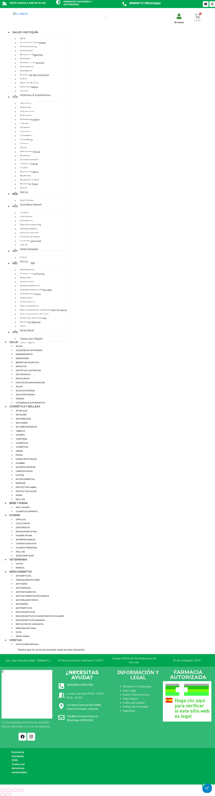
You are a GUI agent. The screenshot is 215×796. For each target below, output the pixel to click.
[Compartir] (14, 790)
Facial (19, 455)
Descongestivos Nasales (30, 620)
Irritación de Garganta (30, 624)
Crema (19, 451)
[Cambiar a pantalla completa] (8, 790)
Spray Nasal (23, 636)
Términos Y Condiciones (137, 686)
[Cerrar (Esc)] (20, 790)
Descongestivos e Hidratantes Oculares (40, 616)
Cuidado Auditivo (26, 543)
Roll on (20, 499)
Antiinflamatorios (27, 600)
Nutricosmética (25, 479)
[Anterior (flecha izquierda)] (2, 794)
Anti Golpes (23, 507)
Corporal (21, 439)
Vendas (20, 398)
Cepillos (21, 519)
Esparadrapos (24, 354)
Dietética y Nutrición (28, 370)
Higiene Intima (24, 535)
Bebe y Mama (18, 503)
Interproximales (25, 539)
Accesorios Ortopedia (29, 350)
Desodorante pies (26, 531)
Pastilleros (23, 378)
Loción (20, 475)
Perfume (20, 483)
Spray (19, 495)
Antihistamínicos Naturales (32, 596)
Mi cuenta (179, 22)
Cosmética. (22, 447)
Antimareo (22, 604)
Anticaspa (22, 423)
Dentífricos (23, 527)
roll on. (20, 552)
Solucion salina (25, 394)
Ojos (19, 632)
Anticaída (21, 584)
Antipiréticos (24, 608)
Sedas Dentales (25, 555)
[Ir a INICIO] (20, 14)
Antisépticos (23, 576)
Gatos (19, 564)
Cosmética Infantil (27, 511)
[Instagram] (212, 4)
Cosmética (22, 443)
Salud (19, 386)
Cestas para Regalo (27, 644)
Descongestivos (25, 612)
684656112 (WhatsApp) (145, 3)
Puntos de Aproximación (30, 382)
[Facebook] (206, 4)
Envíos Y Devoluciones (136, 694)
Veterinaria (18, 559)
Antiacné (21, 414)
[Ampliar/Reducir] (2, 790)
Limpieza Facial (24, 471)
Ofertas (15, 640)
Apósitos (21, 366)
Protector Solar (26, 491)
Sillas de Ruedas (25, 390)
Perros (20, 568)
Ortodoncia (23, 374)
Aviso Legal (129, 690)
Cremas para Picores (28, 580)
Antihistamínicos (26, 592)
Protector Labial (26, 487)
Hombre (20, 463)
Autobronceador (26, 427)
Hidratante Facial (26, 459)
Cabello (20, 431)
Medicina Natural (26, 628)
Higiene (14, 515)
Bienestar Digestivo (27, 362)
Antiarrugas (23, 419)
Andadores (22, 358)
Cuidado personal (26, 547)
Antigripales (23, 588)
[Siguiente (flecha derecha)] (8, 794)
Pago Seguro (130, 698)
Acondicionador (26, 467)
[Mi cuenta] (179, 16)
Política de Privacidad (135, 706)
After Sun (21, 411)
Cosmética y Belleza (24, 406)
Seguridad (129, 710)
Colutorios (23, 523)
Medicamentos (20, 571)
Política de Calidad (133, 702)
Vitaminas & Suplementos (30, 403)
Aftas (19, 346)
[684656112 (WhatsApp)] (124, 4)
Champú (20, 435)
